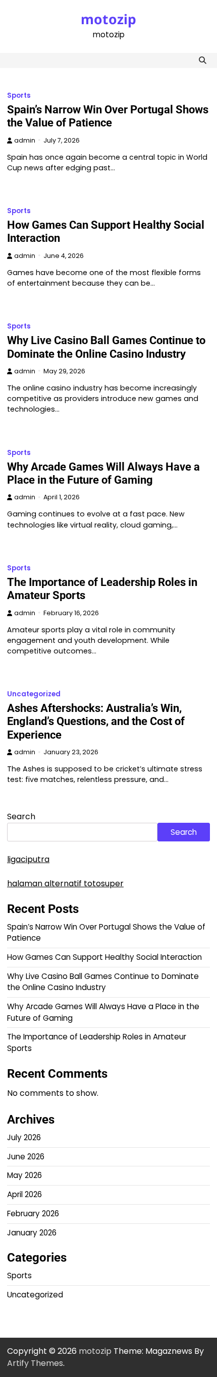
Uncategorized (34, 694)
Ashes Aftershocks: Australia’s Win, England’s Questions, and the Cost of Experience (96, 721)
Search (21, 816)
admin (24, 140)
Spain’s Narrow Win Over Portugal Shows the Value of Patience (107, 116)
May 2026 (24, 1175)
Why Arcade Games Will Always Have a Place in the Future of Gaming (103, 473)
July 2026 (24, 1137)
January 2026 (32, 1232)
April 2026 (24, 1194)
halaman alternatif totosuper (65, 883)
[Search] (202, 60)
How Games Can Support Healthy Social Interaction (104, 957)
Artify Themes (35, 1363)
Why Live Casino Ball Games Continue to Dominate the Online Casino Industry (106, 347)
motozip (108, 19)
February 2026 (33, 1213)
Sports (19, 95)
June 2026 (25, 1156)
